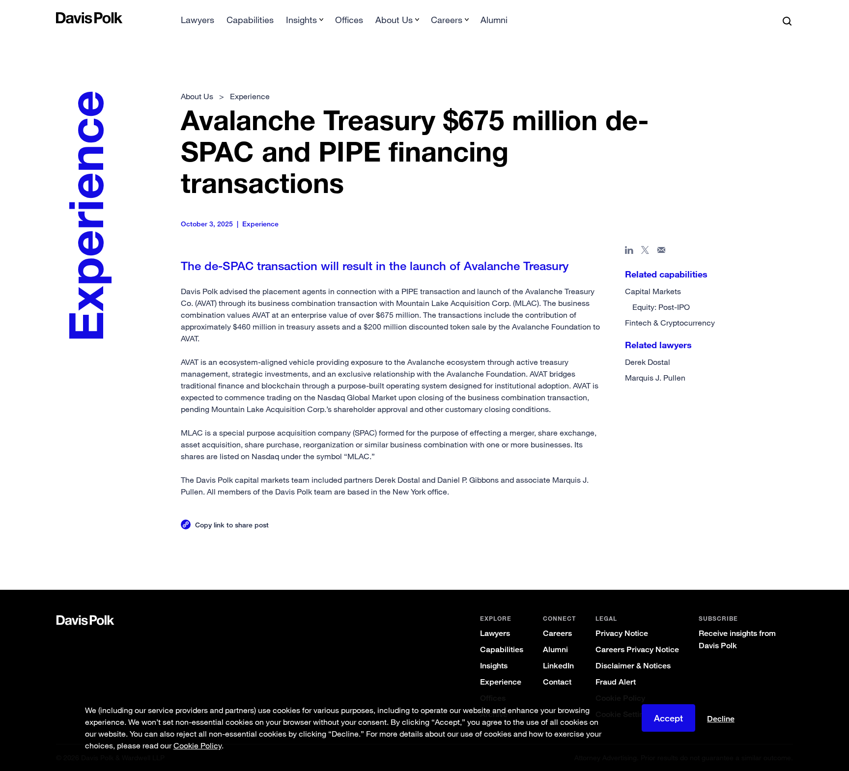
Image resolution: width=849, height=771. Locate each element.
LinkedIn (558, 665)
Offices (349, 19)
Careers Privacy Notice (637, 649)
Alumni (494, 19)
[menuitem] (197, 22)
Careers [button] (446, 19)
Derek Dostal (647, 362)
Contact (557, 682)
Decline (721, 719)
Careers (557, 633)
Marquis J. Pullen (655, 378)
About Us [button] (394, 19)
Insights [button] (301, 19)
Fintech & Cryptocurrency (670, 323)
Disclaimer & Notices (633, 665)
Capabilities (250, 19)
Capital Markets (653, 291)
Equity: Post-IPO (661, 307)
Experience (500, 682)
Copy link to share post (232, 525)
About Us (197, 96)
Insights (494, 665)
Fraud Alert (615, 682)
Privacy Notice (621, 633)
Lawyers (197, 19)
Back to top (742, 550)
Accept (668, 718)
